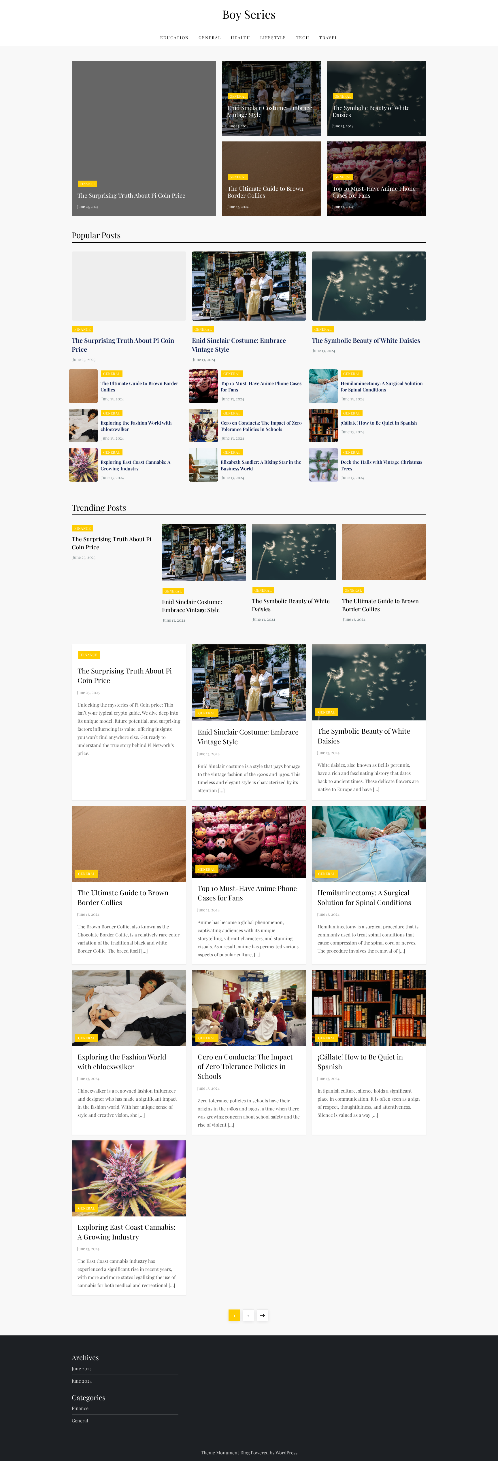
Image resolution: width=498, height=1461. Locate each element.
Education (174, 37)
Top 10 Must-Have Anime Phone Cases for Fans (374, 191)
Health (240, 37)
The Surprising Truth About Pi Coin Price (131, 195)
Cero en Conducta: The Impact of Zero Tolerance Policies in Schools (261, 426)
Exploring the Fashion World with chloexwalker (122, 1061)
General (210, 37)
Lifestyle (273, 37)
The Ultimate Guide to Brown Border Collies (265, 191)
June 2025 (82, 1368)
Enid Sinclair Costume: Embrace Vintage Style (270, 111)
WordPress (286, 1452)
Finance (88, 183)
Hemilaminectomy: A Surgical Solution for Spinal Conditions (382, 386)
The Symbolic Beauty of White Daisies (371, 111)
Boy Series (249, 14)
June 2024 (82, 1381)
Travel (328, 37)
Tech (303, 37)
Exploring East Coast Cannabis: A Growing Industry (135, 465)
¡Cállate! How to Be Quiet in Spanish (379, 423)
